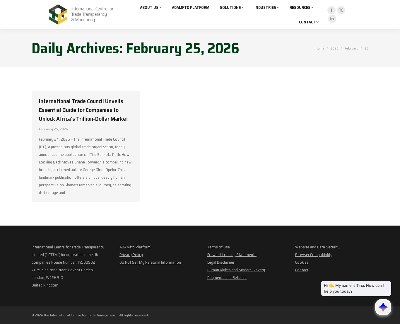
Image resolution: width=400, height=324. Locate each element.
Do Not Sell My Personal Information (150, 262)
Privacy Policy (131, 254)
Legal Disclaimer (220, 262)
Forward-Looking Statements (232, 254)
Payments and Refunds (227, 277)
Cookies (302, 262)
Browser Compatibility (313, 254)
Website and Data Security (317, 247)
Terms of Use (218, 247)
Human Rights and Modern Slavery (236, 270)
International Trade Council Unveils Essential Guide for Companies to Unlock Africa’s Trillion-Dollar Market (83, 109)
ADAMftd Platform (135, 247)
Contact (301, 270)
